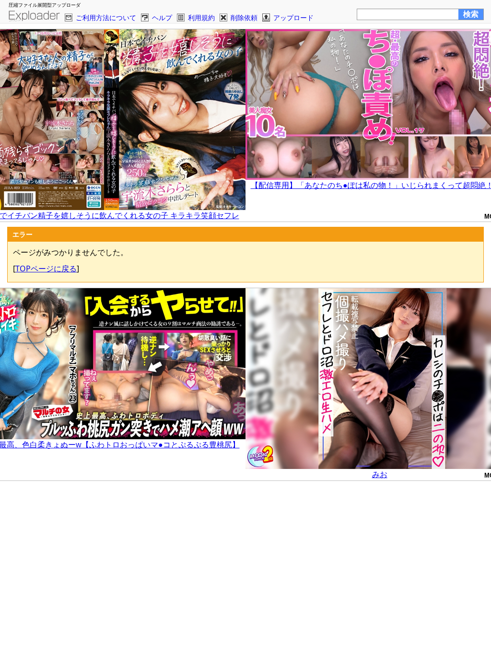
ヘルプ (162, 17)
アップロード (293, 17)
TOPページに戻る (46, 268)
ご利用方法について (106, 17)
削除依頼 (244, 17)
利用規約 (201, 17)
